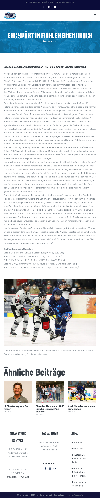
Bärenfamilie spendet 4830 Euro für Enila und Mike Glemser (50, 408)
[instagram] (50, 468)
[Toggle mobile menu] (95, 15)
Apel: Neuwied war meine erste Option (81, 407)
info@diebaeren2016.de (18, 476)
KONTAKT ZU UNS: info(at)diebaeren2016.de (61, 2)
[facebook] (45, 468)
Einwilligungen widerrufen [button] (79, 484)
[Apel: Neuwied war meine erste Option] (82, 392)
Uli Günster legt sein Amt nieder (16, 407)
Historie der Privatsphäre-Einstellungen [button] (79, 472)
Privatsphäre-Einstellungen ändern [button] (79, 458)
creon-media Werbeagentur (73, 495)
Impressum (77, 448)
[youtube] (55, 468)
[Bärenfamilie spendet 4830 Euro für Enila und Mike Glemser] (50, 392)
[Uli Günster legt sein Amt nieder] (18, 392)
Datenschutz (78, 442)
